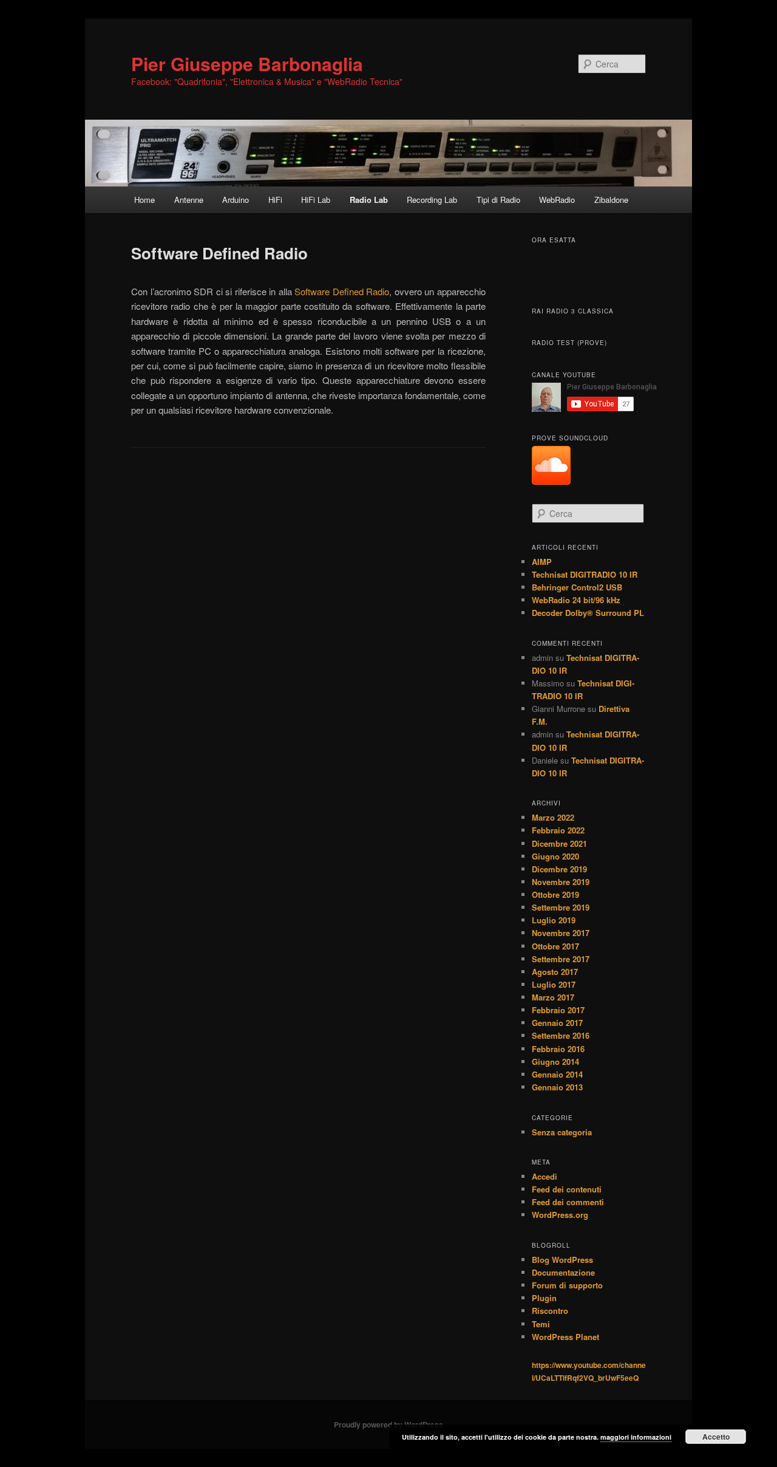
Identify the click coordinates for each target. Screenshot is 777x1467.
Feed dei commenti (568, 1202)
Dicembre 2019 (559, 869)
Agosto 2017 (555, 971)
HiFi (275, 199)
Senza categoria (562, 1132)
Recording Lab (432, 199)
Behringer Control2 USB (577, 587)
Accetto (716, 1436)
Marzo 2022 (553, 817)
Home (144, 199)
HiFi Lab (315, 199)
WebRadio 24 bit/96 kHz (576, 600)
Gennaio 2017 (557, 1022)
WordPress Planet (565, 1336)
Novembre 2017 (560, 933)
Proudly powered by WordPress (388, 1424)
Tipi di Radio (498, 199)
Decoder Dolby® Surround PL (588, 612)
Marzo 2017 (553, 997)
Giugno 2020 (555, 856)
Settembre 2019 (560, 907)
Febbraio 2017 (558, 1010)
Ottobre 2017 (555, 946)
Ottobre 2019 (555, 894)
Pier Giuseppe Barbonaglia (247, 63)
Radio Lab (369, 199)
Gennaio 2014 (557, 1074)
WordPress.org (560, 1214)
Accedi (544, 1176)
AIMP (542, 561)
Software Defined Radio (341, 291)
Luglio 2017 (553, 984)
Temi (541, 1324)
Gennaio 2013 (557, 1087)
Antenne (188, 199)
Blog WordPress (562, 1259)
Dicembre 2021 (559, 843)
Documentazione (563, 1272)
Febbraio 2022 (558, 830)
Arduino (235, 199)
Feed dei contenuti (567, 1189)
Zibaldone (611, 199)
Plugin (544, 1298)
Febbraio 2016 (558, 1049)
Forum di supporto (567, 1285)
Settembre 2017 (560, 959)
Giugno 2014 (555, 1061)
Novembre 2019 (560, 881)
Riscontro (550, 1310)
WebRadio (557, 199)
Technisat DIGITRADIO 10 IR (584, 574)
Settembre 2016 (560, 1035)
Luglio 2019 (553, 920)
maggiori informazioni (635, 1436)
